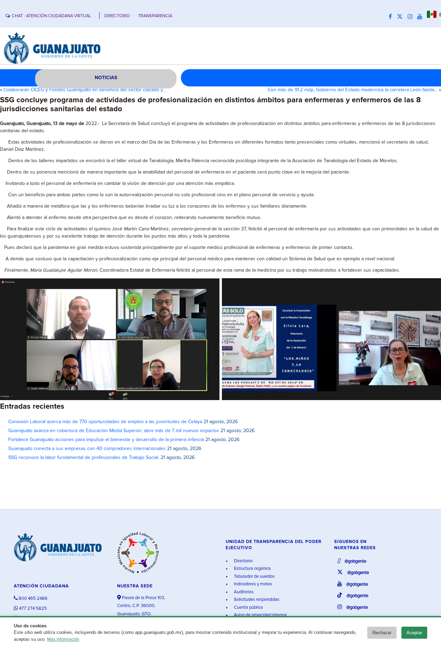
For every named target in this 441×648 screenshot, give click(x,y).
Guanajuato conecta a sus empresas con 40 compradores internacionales (87, 448)
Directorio (243, 561)
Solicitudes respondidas (256, 599)
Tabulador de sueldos (254, 576)
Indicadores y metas (252, 584)
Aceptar (414, 632)
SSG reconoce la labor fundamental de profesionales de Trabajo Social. (83, 457)
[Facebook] (392, 17)
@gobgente (354, 561)
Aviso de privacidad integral (260, 615)
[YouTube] (421, 17)
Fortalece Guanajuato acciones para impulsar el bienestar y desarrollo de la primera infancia (106, 439)
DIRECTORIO (117, 16)
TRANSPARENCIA (155, 16)
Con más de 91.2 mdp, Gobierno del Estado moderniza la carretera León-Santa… (353, 89)
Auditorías (243, 592)
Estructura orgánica (252, 568)
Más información (63, 639)
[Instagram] (412, 17)
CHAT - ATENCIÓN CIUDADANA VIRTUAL (51, 16)
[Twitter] (401, 17)
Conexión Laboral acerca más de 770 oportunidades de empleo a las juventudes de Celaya (105, 421)
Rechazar (381, 632)
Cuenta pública (248, 607)
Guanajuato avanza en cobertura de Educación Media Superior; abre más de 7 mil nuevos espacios (113, 430)
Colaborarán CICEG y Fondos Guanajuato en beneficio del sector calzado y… (84, 89)
